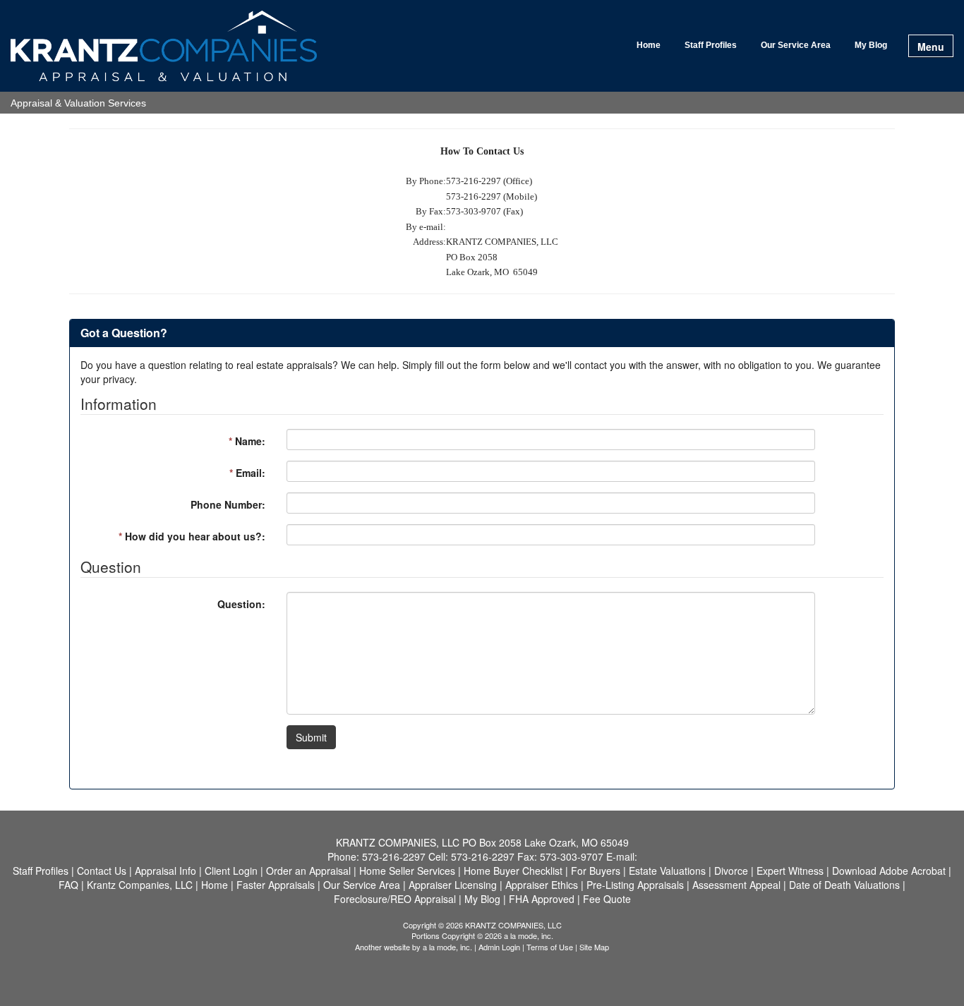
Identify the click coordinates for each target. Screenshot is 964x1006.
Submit (311, 737)
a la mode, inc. (447, 946)
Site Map (594, 946)
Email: (247, 473)
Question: (241, 604)
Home (649, 45)
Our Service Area (796, 45)
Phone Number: (228, 504)
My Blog (871, 45)
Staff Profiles (711, 45)
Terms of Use (549, 946)
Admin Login (499, 946)
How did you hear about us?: (192, 536)
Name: (247, 441)
